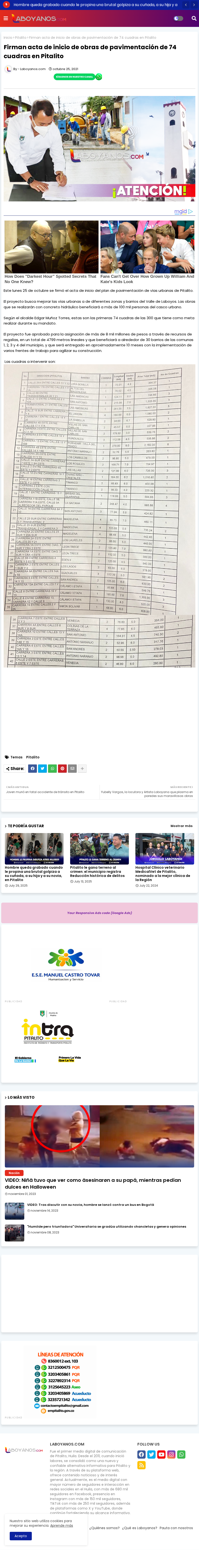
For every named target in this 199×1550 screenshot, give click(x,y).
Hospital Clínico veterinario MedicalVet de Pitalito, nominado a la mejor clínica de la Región (162, 874)
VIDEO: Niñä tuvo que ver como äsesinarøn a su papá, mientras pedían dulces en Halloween (93, 1183)
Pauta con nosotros (176, 1528)
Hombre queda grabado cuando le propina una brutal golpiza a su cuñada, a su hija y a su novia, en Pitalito (34, 874)
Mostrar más (181, 826)
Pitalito (20, 37)
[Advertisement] (99, 1293)
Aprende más (61, 1525)
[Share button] (82, 768)
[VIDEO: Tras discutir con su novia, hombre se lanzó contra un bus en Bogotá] (14, 1211)
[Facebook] (32, 768)
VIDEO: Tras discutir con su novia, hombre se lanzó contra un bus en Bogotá (90, 1205)
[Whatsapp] (52, 768)
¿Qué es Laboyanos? (139, 1528)
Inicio (8, 37)
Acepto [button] (21, 1536)
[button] (186, 4)
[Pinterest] (62, 768)
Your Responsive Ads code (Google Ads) (99, 913)
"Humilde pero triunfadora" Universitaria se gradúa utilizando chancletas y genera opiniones (106, 1226)
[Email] (72, 768)
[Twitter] (42, 768)
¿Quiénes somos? (104, 1528)
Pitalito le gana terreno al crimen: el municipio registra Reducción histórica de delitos (97, 872)
